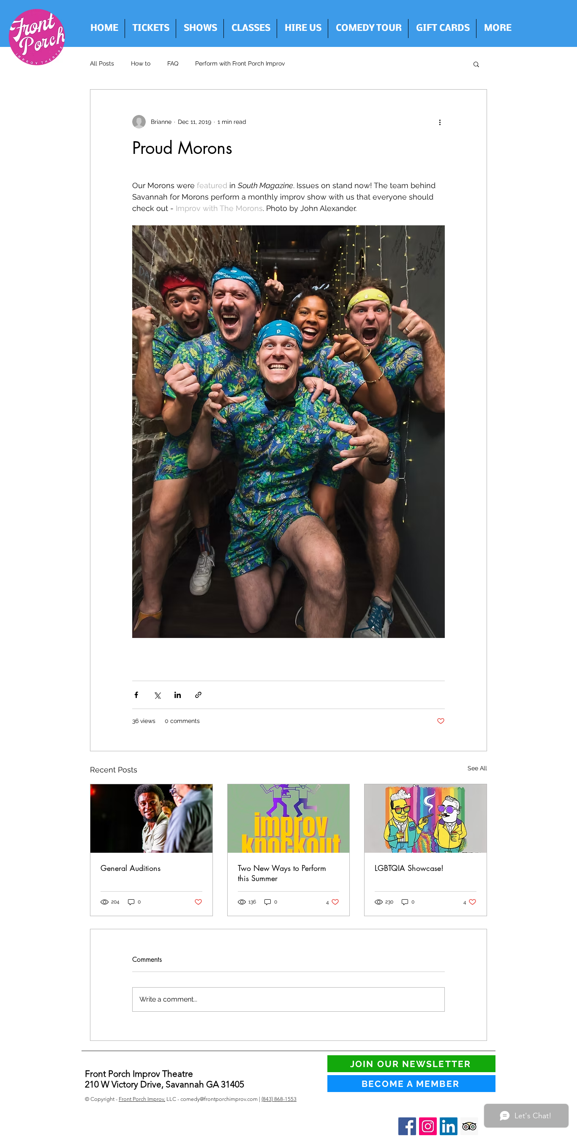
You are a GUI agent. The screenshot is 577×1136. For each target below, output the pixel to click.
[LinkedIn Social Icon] (448, 1126)
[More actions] (440, 122)
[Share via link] (198, 695)
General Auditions (131, 868)
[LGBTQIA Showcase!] (426, 818)
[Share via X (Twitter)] (157, 695)
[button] (302, 28)
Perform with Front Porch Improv (240, 63)
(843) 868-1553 (279, 1099)
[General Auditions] (151, 818)
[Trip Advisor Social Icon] (469, 1126)
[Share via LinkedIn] (178, 695)
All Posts (102, 63)
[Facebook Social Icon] (407, 1126)
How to (140, 63)
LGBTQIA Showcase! (409, 868)
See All (477, 768)
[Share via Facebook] (136, 695)
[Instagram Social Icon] (428, 1126)
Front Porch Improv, (142, 1099)
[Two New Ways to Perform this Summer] (289, 818)
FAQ (172, 63)
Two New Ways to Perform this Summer (282, 873)
